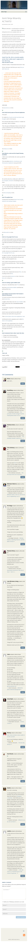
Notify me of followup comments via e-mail (14, 901)
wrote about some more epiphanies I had (15, 316)
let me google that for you (8, 252)
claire (8, 654)
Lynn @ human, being (12, 581)
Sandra (9, 788)
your (10, 686)
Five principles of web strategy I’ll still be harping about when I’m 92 (15, 413)
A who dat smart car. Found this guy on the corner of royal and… (15, 871)
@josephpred (12, 276)
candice (9, 831)
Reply (22, 383)
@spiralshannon (7, 107)
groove (13, 686)
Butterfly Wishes (7, 299)
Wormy (9, 732)
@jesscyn (3, 278)
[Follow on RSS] (24, 935)
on (15, 686)
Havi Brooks (5, 24)
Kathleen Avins (11, 425)
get (8, 686)
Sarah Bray (10, 390)
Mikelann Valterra (12, 484)
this (20, 271)
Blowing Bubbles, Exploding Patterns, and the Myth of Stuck (15, 539)
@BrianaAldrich (6, 232)
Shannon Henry (11, 551)
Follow (5, 367)
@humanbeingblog (7, 192)
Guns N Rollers (19, 301)
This (18, 284)
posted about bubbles (12, 287)
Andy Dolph (10, 699)
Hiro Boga (9, 505)
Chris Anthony (10, 447)
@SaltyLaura (6, 148)
